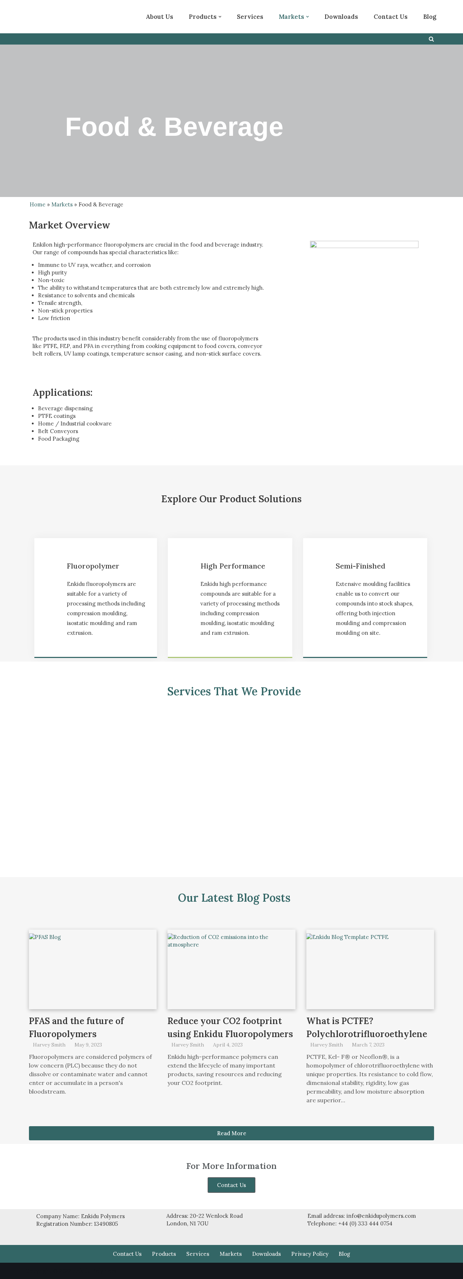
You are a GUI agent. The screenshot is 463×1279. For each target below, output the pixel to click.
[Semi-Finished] (321, 569)
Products (164, 1253)
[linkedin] (88, 16)
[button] (219, 16)
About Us (159, 17)
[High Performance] (186, 569)
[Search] (431, 39)
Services (250, 17)
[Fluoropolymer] (52, 569)
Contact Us (391, 17)
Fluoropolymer (93, 565)
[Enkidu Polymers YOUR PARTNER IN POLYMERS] (47, 17)
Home (38, 204)
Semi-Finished (360, 565)
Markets (62, 204)
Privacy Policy (309, 1253)
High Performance (232, 565)
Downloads (341, 17)
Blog (429, 17)
